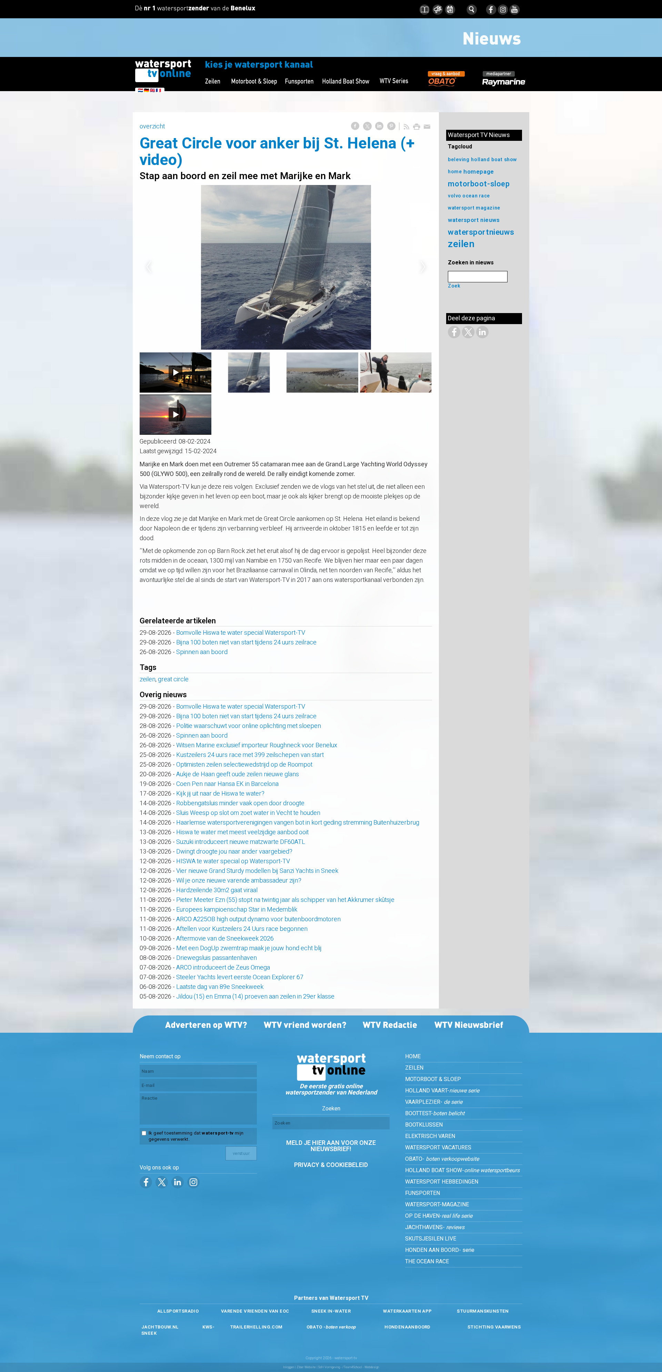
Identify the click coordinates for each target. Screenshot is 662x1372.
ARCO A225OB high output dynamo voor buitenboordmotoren (258, 919)
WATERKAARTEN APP (407, 1311)
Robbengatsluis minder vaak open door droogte (240, 803)
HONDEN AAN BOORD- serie (439, 1250)
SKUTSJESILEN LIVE (430, 1239)
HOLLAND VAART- (442, 1091)
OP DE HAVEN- (438, 1216)
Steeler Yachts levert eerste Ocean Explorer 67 (239, 977)
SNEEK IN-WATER (331, 1311)
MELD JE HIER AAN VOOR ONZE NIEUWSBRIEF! (331, 1146)
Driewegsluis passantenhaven (216, 958)
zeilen (148, 679)
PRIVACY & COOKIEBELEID (331, 1165)
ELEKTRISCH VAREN (430, 1136)
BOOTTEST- (434, 1113)
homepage (478, 171)
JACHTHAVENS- (434, 1227)
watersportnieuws (481, 232)
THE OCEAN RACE (427, 1261)
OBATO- (442, 1159)
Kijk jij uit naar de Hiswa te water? (220, 793)
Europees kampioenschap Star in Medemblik (236, 909)
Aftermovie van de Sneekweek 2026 (225, 938)
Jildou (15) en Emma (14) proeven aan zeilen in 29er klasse (255, 996)
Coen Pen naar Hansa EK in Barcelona (227, 784)
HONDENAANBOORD (407, 1327)
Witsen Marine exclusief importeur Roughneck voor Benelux (256, 745)
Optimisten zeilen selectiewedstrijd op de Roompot (244, 764)
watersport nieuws (474, 220)
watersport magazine (474, 208)
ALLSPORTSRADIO (178, 1311)
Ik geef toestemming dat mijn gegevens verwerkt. (196, 1136)
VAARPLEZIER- (433, 1102)
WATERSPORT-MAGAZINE (437, 1204)
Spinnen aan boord (202, 652)
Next (423, 267)
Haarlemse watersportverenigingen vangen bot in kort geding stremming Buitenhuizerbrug (297, 822)
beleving (458, 159)
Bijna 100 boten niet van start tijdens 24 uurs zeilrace (246, 642)
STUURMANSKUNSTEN (483, 1311)
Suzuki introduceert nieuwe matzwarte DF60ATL (240, 842)
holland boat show (494, 159)
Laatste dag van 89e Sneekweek (219, 987)
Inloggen (288, 1367)
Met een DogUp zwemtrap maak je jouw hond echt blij (249, 948)
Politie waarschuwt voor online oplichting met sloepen (248, 726)
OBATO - (331, 1327)
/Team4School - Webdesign (360, 1367)
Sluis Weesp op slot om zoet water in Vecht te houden (248, 813)
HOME (413, 1056)
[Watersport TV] (331, 1079)
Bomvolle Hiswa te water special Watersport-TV (240, 633)
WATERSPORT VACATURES (438, 1148)
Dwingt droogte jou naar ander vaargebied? (234, 851)
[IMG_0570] (286, 267)
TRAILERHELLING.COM (256, 1327)
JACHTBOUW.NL (160, 1327)
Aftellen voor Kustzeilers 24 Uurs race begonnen (242, 929)
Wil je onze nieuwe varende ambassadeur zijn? (238, 880)
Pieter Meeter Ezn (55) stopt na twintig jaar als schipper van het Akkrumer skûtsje (285, 900)
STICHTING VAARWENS (494, 1327)
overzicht (152, 126)
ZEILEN (414, 1068)
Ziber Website (306, 1367)
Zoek (454, 286)
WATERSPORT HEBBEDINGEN (441, 1182)
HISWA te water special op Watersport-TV (233, 861)
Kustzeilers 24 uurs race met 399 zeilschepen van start (250, 755)
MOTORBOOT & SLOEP (433, 1079)
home (455, 171)
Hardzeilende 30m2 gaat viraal (217, 890)
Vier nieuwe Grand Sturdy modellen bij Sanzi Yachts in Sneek (257, 871)
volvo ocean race (469, 196)
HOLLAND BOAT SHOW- (462, 1170)
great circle (173, 679)
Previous (148, 267)
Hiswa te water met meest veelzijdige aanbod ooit (242, 832)
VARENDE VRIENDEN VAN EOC (255, 1311)
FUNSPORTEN (422, 1193)
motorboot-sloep (479, 183)
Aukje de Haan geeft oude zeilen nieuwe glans (237, 774)
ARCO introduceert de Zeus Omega (223, 967)
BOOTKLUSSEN (424, 1125)
